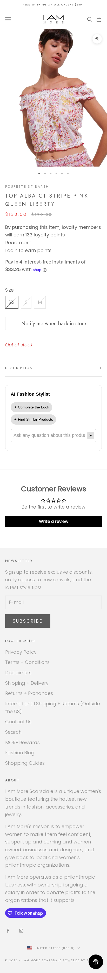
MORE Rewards (22, 742)
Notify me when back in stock (53, 323)
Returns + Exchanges (29, 693)
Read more (18, 242)
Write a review (53, 521)
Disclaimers (18, 672)
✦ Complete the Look (31, 407)
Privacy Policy (21, 652)
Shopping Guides (25, 763)
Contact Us (18, 721)
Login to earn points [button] (28, 250)
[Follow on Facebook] (7, 930)
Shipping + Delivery (27, 683)
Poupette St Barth (27, 186)
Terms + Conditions (27, 662)
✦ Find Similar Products (33, 419)
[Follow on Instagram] (21, 930)
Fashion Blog (20, 752)
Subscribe (28, 621)
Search (13, 732)
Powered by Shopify (82, 960)
